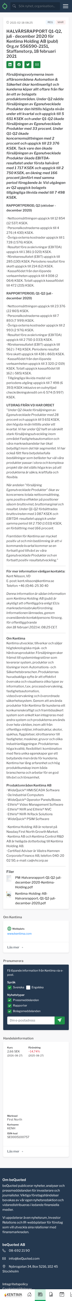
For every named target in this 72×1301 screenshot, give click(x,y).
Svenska (18, 987)
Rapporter (20, 1005)
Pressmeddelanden (26, 1000)
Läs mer (13, 947)
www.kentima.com (19, 933)
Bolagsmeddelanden (26, 1011)
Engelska (38, 987)
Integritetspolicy (15, 1284)
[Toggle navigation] (66, 6)
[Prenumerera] (59, 1020)
